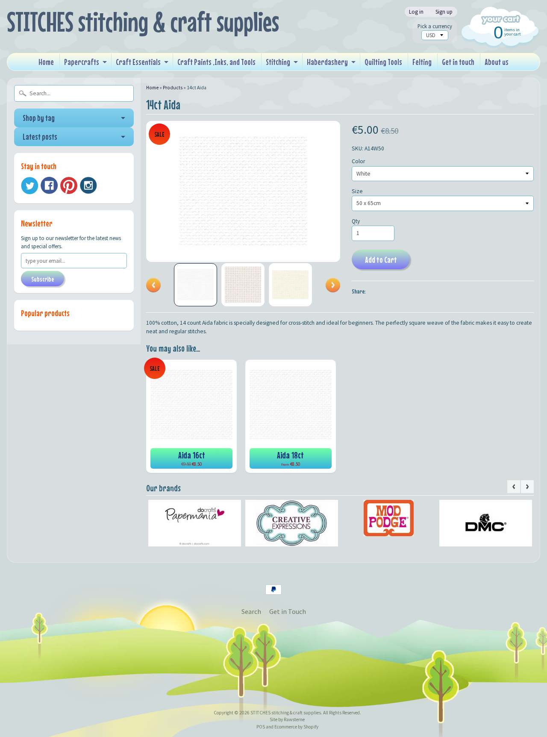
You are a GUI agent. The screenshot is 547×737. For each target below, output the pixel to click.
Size (357, 191)
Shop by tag (39, 118)
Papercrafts (81, 62)
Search (251, 611)
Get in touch (458, 62)
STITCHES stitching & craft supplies (143, 21)
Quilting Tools (383, 62)
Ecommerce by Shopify (296, 727)
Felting (422, 62)
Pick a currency (435, 26)
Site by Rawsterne (287, 719)
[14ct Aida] (195, 284)
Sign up (444, 12)
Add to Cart (381, 259)
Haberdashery (327, 62)
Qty (356, 221)
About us (497, 62)
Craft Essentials (138, 62)
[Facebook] (49, 185)
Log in (416, 12)
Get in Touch (287, 611)
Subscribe (42, 279)
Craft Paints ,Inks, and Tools (216, 62)
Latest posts (40, 136)
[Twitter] (29, 185)
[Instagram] (88, 185)
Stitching (278, 62)
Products (172, 88)
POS (260, 727)
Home (46, 62)
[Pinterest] (68, 185)
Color (358, 161)
